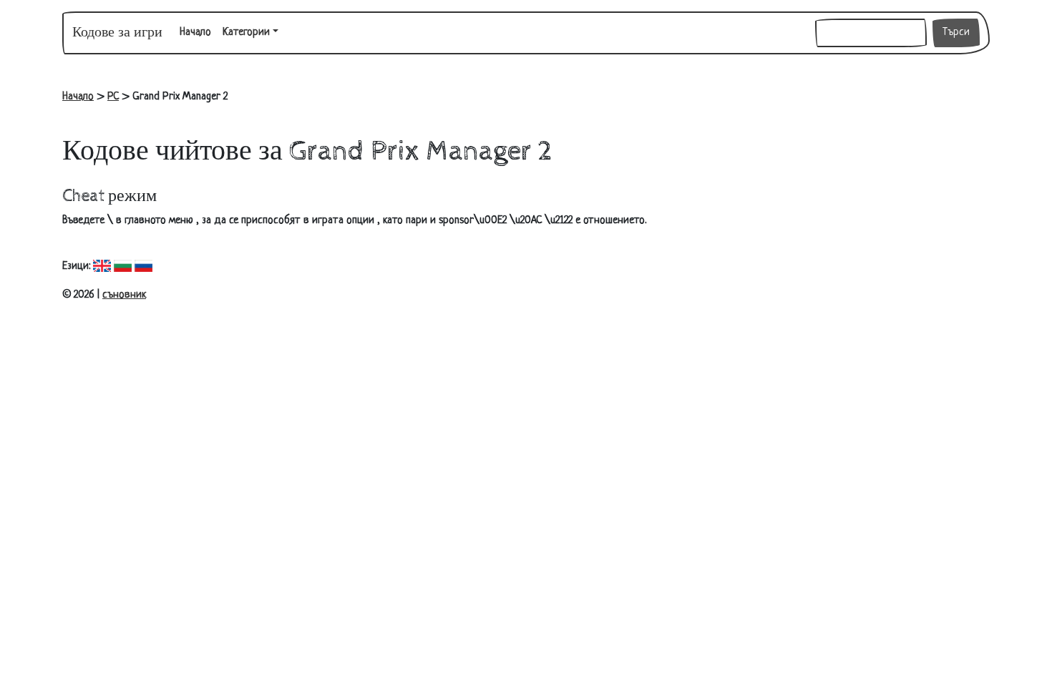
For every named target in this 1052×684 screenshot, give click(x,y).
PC (113, 97)
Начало (198, 32)
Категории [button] (246, 32)
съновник (124, 295)
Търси (956, 32)
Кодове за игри (117, 32)
